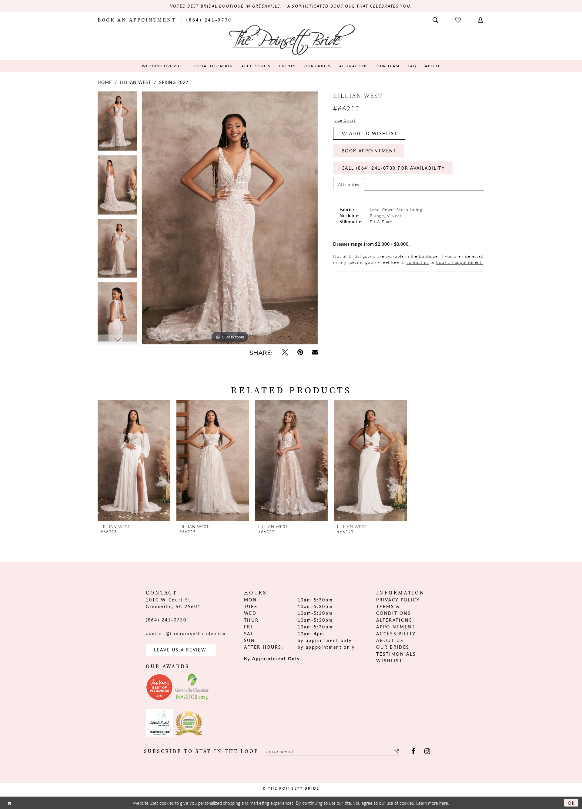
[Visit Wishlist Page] (458, 19)
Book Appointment (369, 151)
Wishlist (389, 661)
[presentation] (134, 460)
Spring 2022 (173, 82)
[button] (481, 19)
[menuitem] (136, 19)
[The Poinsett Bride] (291, 39)
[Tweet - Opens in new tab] (285, 352)
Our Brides (393, 647)
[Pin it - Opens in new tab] (300, 352)
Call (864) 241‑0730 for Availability (393, 168)
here (443, 803)
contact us (417, 262)
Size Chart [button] (345, 120)
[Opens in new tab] (159, 687)
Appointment (395, 627)
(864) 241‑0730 (166, 620)
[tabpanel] (117, 123)
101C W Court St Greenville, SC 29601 (173, 603)
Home (105, 82)
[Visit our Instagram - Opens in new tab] (427, 751)
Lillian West (135, 82)
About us (389, 640)
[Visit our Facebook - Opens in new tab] (413, 751)
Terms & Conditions (393, 609)
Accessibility (396, 634)
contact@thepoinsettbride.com (186, 633)
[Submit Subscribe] (396, 751)
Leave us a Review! (181, 650)
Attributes (348, 184)
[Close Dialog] (9, 802)
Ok (571, 803)
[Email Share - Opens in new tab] (315, 352)
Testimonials (396, 654)
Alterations (394, 620)
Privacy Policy (398, 600)
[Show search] (436, 19)
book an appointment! (459, 262)
